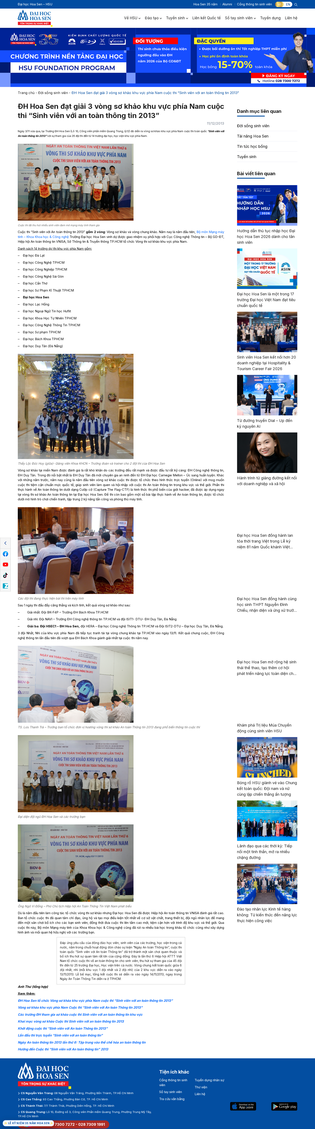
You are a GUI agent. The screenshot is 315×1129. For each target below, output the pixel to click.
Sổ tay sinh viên (239, 18)
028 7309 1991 (91, 1124)
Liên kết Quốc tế (206, 18)
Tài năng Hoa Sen (252, 136)
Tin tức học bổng (252, 146)
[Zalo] (5, 586)
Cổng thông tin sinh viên (254, 4)
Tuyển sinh (175, 18)
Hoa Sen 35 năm (205, 4)
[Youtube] (5, 564)
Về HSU (130, 18)
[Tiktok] (5, 575)
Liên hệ (291, 18)
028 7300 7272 (60, 1124)
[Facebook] (5, 554)
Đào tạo (152, 18)
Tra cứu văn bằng (171, 1099)
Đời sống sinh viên (53, 93)
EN (288, 4)
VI (279, 4)
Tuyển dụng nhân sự (209, 1080)
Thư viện (201, 1087)
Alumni (227, 4)
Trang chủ (26, 93)
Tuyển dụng (270, 18)
